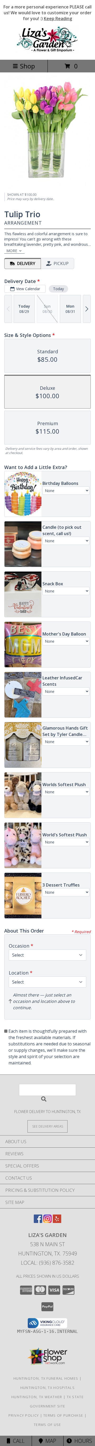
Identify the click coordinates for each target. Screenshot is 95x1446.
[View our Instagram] (47, 1221)
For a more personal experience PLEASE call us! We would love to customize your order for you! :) (47, 12)
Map (49, 1440)
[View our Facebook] (38, 1221)
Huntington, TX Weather (36, 1396)
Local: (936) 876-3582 (47, 1262)
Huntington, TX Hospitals (47, 1387)
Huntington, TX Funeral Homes (45, 1378)
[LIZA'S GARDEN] (47, 51)
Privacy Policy (23, 1415)
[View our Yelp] (57, 1221)
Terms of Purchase (63, 1415)
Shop (27, 66)
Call (17, 1440)
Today (58, 288)
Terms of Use (47, 1424)
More (11, 250)
